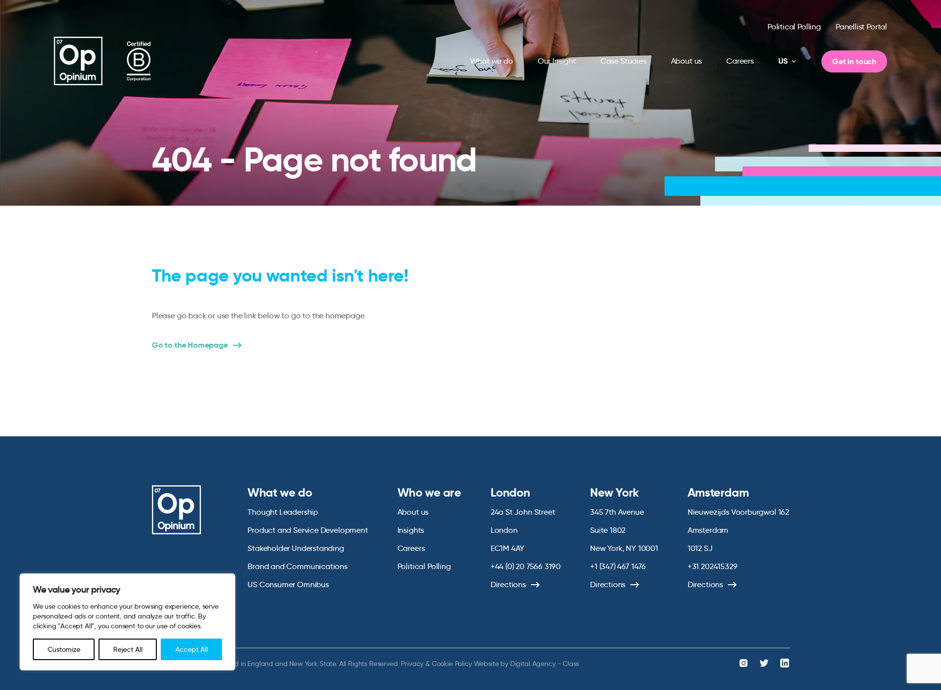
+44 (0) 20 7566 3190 (526, 566)
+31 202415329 (713, 566)
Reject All (128, 649)
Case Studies (623, 61)
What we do (491, 61)
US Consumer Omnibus (288, 584)
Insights (410, 530)
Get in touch (854, 61)
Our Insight (557, 61)
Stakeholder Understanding (296, 548)
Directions (508, 584)
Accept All (191, 649)
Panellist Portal (861, 26)
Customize (64, 649)
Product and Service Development (308, 530)
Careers (740, 61)
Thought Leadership (283, 512)
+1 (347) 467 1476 (618, 566)
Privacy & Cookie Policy (436, 663)
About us (686, 61)
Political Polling (794, 26)
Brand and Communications (297, 566)
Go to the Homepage (190, 345)
